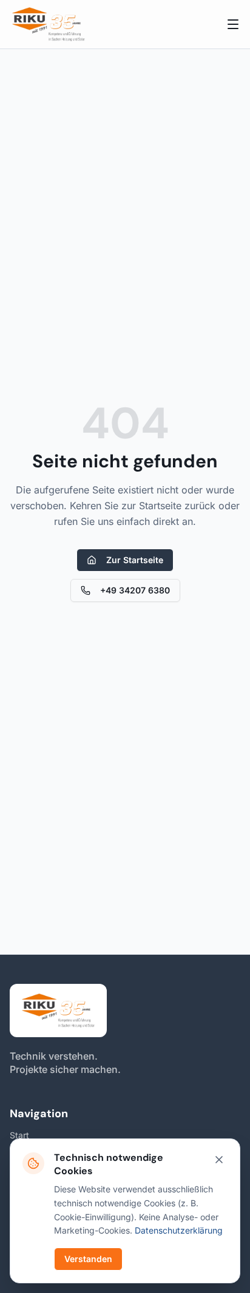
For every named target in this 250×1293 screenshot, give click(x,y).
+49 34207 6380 (135, 590)
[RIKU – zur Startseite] (48, 24)
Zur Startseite (134, 560)
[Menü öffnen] (233, 24)
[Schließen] (219, 1159)
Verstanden (88, 1259)
